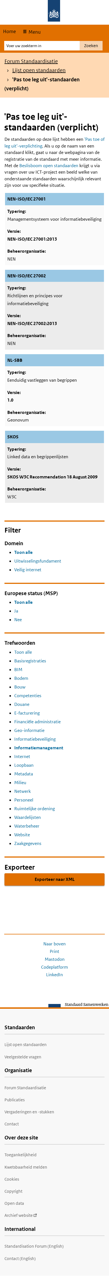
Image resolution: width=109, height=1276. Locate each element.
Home (9, 31)
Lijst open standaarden (39, 70)
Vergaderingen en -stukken (29, 1111)
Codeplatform (54, 967)
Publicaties (14, 1099)
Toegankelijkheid (20, 1154)
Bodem (21, 678)
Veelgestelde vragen (22, 1057)
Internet (22, 756)
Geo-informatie (29, 730)
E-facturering (27, 713)
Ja (16, 611)
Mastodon (55, 959)
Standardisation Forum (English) (34, 1246)
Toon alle (23, 552)
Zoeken (91, 45)
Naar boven (54, 944)
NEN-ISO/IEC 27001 (26, 199)
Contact (11, 1124)
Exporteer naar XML (55, 879)
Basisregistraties (30, 661)
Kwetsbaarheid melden (25, 1167)
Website (22, 835)
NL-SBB (14, 360)
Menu (34, 32)
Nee (18, 620)
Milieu (20, 783)
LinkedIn (54, 975)
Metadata (23, 774)
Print (54, 951)
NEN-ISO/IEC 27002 (26, 276)
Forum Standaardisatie (31, 61)
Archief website (18, 1215)
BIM (18, 669)
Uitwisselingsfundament (37, 561)
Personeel (23, 800)
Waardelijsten (27, 817)
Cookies (11, 1179)
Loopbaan (24, 765)
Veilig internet (27, 570)
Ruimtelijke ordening (34, 809)
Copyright (13, 1191)
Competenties (27, 696)
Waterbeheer (26, 826)
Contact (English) (20, 1258)
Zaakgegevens (27, 843)
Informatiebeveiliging (35, 739)
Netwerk (22, 791)
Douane (21, 704)
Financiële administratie (37, 722)
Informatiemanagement (38, 748)
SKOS (12, 437)
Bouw (19, 687)
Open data (14, 1203)
